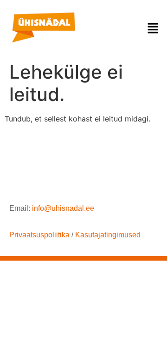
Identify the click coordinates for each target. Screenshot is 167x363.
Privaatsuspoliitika (39, 235)
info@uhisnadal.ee (63, 208)
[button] (153, 29)
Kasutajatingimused (108, 235)
